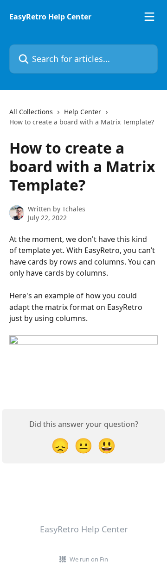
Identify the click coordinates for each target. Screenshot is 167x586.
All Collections (31, 111)
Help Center (82, 111)
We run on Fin (89, 559)
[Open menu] (149, 16)
